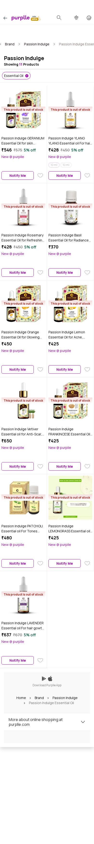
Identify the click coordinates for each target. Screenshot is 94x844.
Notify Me (17, 175)
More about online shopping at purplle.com (36, 722)
